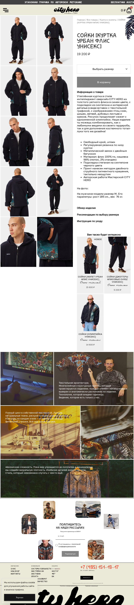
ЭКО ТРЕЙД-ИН (37, 571)
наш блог (15, 571)
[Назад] (81, 255)
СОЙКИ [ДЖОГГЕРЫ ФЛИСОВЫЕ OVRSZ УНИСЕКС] (117, 279)
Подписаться (70, 554)
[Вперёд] (100, 255)
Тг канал (56, 569)
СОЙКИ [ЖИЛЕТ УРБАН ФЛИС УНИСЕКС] (90, 278)
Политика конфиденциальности (68, 585)
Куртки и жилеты (108, 20)
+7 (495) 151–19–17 (99, 567)
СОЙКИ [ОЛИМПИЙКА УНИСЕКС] (90, 335)
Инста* (55, 571)
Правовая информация (91, 585)
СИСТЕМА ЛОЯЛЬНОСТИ (41, 569)
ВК (53, 577)
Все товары (92, 20)
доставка (36, 574)
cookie (31, 582)
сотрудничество (39, 582)
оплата (34, 577)
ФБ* (53, 574)
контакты (15, 574)
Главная (81, 20)
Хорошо (19, 597)
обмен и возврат (39, 579)
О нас (13, 569)
